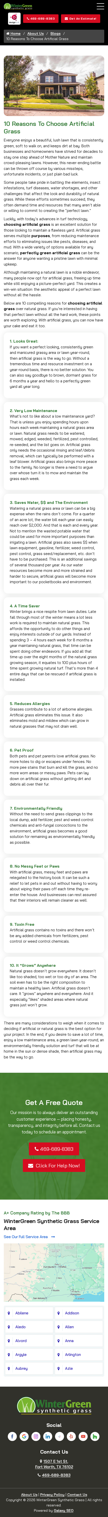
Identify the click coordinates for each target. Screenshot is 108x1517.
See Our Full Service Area (26, 1236)
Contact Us (77, 1494)
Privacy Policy (52, 1494)
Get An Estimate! (82, 18)
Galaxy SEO (63, 1510)
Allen (69, 1326)
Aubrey (21, 1368)
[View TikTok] (59, 1436)
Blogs (55, 33)
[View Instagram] (35, 1436)
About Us (35, 33)
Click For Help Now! (57, 1165)
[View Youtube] (83, 1436)
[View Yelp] (71, 1436)
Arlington (73, 1354)
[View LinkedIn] (47, 1436)
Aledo (20, 1326)
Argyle (21, 1354)
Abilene (21, 1313)
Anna (69, 1340)
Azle (69, 1368)
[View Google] (24, 1436)
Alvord (21, 1340)
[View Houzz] (94, 1436)
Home (15, 33)
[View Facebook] (12, 1436)
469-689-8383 (42, 18)
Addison (72, 1313)
